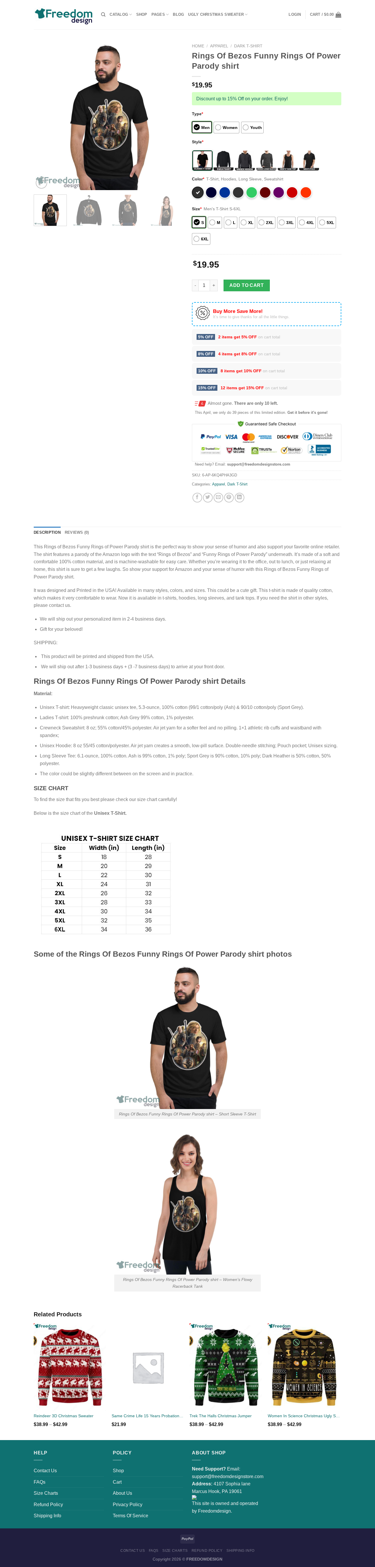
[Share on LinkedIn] (239, 497)
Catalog (119, 14)
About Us (122, 1493)
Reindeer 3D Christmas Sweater (63, 1415)
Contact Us (45, 1470)
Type (197, 113)
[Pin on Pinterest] (229, 497)
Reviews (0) (77, 532)
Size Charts (46, 1493)
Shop (141, 14)
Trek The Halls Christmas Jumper (221, 1415)
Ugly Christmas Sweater (216, 14)
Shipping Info (47, 1515)
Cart (117, 1482)
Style (197, 142)
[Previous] (44, 115)
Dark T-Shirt (248, 46)
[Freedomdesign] (63, 14)
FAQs (39, 1482)
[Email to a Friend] (218, 497)
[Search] (103, 14)
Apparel (219, 46)
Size (197, 208)
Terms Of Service (130, 1515)
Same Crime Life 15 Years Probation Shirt (148, 1415)
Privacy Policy (127, 1504)
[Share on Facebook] (197, 497)
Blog (178, 14)
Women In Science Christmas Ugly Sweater (304, 1415)
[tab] (47, 532)
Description (47, 532)
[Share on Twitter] (208, 497)
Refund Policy (48, 1504)
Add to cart (246, 285)
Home (198, 46)
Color (198, 179)
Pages (158, 14)
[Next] (173, 115)
